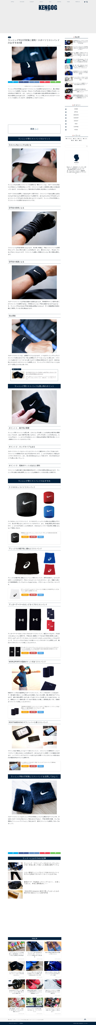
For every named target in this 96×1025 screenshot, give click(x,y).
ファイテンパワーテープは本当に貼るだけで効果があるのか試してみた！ (80, 48)
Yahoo (41, 536)
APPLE (12, 1)
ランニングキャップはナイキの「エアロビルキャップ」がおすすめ (80, 78)
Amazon (25, 536)
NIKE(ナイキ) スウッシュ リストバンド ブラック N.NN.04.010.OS (39, 532)
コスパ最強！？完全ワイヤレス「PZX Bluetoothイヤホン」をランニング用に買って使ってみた (80, 54)
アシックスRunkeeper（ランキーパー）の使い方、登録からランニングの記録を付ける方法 (80, 60)
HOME (76, 109)
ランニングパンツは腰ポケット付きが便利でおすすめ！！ (80, 84)
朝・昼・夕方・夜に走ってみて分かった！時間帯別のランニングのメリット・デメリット (80, 66)
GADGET (32, 1)
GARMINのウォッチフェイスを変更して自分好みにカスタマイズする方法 (80, 42)
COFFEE (59, 1)
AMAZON (22, 1)
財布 (77, 140)
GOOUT (41, 1)
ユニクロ (85, 138)
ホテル (75, 138)
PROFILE (78, 1)
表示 (36, 129)
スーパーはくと (69, 138)
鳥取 (80, 140)
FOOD (68, 1)
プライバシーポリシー (13, 1023)
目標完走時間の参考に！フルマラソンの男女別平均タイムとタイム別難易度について (80, 96)
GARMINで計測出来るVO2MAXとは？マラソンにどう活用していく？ (80, 90)
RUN (50, 1)
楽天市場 (33, 536)
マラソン (80, 138)
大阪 (73, 140)
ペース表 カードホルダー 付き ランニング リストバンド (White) (38, 762)
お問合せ (21, 1023)
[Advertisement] (48, 23)
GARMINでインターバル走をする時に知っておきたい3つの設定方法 (80, 72)
